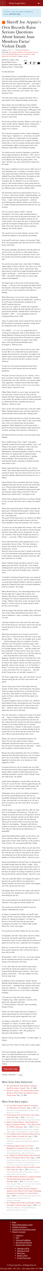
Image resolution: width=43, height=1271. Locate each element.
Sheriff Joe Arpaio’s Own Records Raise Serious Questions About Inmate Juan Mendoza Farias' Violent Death (23, 1092)
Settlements (10, 1210)
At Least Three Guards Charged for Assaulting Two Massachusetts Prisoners (22, 1106)
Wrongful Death (21, 1120)
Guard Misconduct (12, 1150)
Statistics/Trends (11, 1120)
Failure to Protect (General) (18, 1174)
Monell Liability (34, 1132)
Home (14, 1222)
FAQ (17, 1238)
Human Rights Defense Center (22, 1225)
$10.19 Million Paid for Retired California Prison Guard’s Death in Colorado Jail (23, 1135)
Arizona (25, 56)
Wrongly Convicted (18, 1232)
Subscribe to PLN (23, 1248)
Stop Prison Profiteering (24, 1242)
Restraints (14, 56)
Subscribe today (14, 14)
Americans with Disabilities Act (30, 1160)
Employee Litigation (24, 1198)
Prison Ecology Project (23, 1245)
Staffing (19, 1184)
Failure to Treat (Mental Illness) (20, 1132)
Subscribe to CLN (23, 1251)
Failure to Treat (11, 1139)
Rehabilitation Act (12, 1162)
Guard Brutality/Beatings (13, 54)
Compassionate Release (33, 1120)
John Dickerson (24, 50)
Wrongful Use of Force (13, 1113)
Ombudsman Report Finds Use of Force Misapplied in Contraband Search (20, 1147)
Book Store (21, 1253)
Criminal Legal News (19, 1227)
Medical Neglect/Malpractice (14, 1129)
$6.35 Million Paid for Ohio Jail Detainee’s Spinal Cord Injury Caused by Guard (23, 1204)
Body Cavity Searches (33, 1150)
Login (20, 1075)
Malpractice (17, 1207)
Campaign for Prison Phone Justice (24, 1229)
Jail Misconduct (27, 52)
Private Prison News (24, 1258)
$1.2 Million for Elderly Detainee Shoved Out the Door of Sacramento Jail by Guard (23, 1156)
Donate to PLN (22, 1255)
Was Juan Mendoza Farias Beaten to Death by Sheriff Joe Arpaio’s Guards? (22, 1087)
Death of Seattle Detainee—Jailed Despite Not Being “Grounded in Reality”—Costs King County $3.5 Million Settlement (24, 1124)
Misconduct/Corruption (15, 52)
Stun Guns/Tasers (26, 54)
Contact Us (19, 1235)
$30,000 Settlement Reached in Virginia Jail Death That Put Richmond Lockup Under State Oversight (24, 1178)
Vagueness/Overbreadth (13, 1200)
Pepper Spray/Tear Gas (28, 1153)
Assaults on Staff (33, 1110)
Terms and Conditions (23, 1240)
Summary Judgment (12, 1198)
